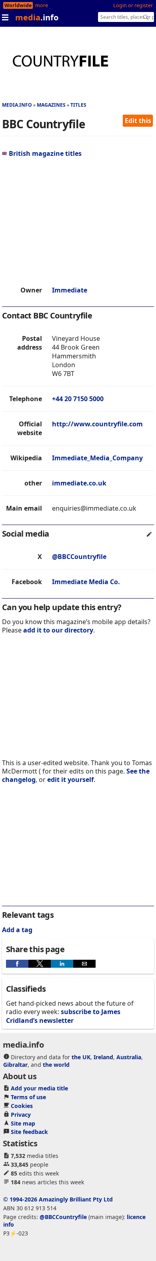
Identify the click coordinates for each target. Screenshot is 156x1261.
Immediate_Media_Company (97, 457)
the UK (81, 1057)
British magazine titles (45, 153)
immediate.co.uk (79, 483)
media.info (17, 104)
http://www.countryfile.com (97, 424)
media (36, 17)
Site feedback (29, 1132)
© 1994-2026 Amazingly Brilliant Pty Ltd (58, 1199)
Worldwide (18, 5)
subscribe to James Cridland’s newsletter (63, 1015)
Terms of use (28, 1097)
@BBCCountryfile (79, 556)
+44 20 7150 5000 (78, 398)
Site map (23, 1123)
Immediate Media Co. (86, 581)
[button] (17, 964)
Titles (78, 104)
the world (56, 1064)
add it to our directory (58, 630)
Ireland (103, 1057)
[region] (78, 222)
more (41, 5)
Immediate (69, 290)
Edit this (138, 120)
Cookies (22, 1106)
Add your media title (39, 1088)
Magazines (51, 104)
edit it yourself (70, 779)
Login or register (133, 5)
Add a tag (17, 929)
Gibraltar (15, 1064)
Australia (128, 1057)
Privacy (21, 1114)
